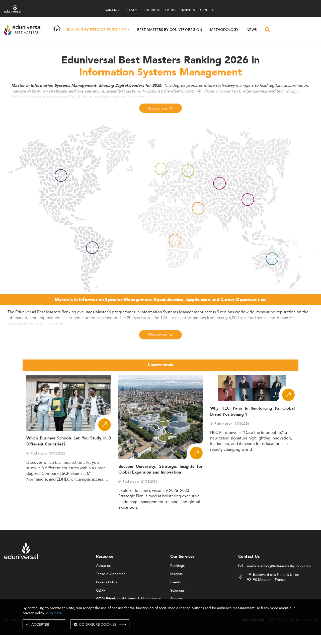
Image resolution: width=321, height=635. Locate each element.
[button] (128, 30)
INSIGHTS (188, 10)
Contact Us (249, 557)
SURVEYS (132, 10)
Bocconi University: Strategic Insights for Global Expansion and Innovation (160, 470)
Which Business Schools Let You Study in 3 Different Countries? (68, 441)
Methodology (224, 30)
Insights (176, 574)
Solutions (177, 590)
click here (54, 613)
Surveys (176, 598)
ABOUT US (207, 10)
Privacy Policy (106, 582)
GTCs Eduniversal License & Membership (129, 598)
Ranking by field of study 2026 (97, 30)
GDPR (101, 590)
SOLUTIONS (152, 10)
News (252, 30)
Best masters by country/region (169, 30)
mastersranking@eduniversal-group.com (279, 566)
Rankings (177, 565)
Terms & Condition (110, 574)
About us (103, 565)
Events (175, 582)
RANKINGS (112, 10)
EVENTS (170, 10)
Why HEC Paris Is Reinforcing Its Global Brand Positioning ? (252, 411)
